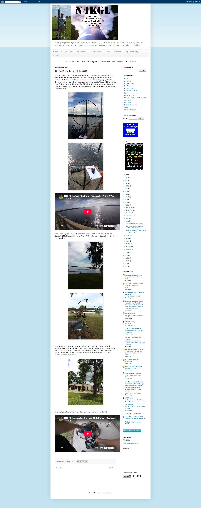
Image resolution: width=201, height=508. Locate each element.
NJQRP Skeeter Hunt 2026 (132, 296)
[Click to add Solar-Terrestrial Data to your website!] (134, 169)
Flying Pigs (127, 81)
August (128, 218)
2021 (126, 191)
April (128, 241)
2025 (126, 180)
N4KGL (127, 440)
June (128, 235)
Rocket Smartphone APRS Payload (135, 400)
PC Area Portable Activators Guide (135, 98)
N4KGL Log (57, 55)
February (129, 246)
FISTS (126, 79)
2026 (126, 178)
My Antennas (81, 52)
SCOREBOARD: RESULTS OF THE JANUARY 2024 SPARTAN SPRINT (134, 353)
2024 (126, 183)
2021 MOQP (128, 361)
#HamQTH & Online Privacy (133, 393)
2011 (126, 263)
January (129, 249)
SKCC (126, 107)
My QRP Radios (67, 52)
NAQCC (126, 93)
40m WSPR (128, 323)
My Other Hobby (132, 52)
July (127, 221)
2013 (126, 258)
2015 (126, 253)
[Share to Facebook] (84, 461)
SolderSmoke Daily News (133, 275)
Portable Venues (95, 52)
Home (55, 52)
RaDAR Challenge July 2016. (135, 223)
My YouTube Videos (130, 91)
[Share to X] (82, 461)
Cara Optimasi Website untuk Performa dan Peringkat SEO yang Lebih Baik (135, 342)
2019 (126, 197)
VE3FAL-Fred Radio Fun (133, 329)
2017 (126, 202)
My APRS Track (129, 83)
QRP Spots (127, 102)
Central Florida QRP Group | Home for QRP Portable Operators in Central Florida (134, 303)
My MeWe (127, 86)
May (127, 238)
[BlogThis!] (80, 461)
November (129, 210)
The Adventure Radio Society (134, 349)
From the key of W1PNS (133, 373)
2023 (126, 186)
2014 (126, 255)
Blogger (109, 493)
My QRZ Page (128, 88)
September (130, 215)
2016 (126, 205)
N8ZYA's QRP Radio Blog (133, 366)
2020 (126, 194)
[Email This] (78, 461)
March (128, 244)
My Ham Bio (118, 52)
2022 (126, 188)
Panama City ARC (130, 95)
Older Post (111, 468)
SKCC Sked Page (130, 110)
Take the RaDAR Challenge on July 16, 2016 (136, 231)
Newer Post (59, 468)
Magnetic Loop (130, 313)
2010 (126, 266)
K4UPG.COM (129, 405)
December (129, 207)
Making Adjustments (130, 368)
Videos (107, 52)
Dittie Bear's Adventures (133, 413)
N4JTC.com (129, 398)
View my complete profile (130, 443)
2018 (126, 199)
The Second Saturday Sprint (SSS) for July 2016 (135, 227)
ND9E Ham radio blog (132, 360)
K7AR (126, 287)
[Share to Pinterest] (86, 461)
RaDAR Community (130, 105)
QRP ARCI (127, 100)
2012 (126, 261)
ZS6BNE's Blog (130, 322)
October (129, 213)
